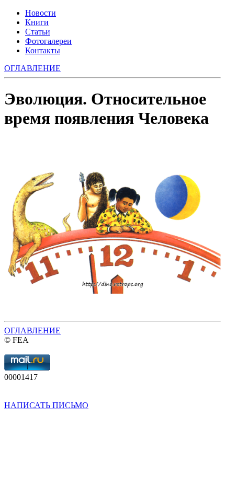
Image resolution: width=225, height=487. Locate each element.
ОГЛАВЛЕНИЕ (32, 330)
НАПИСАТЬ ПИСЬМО (46, 405)
